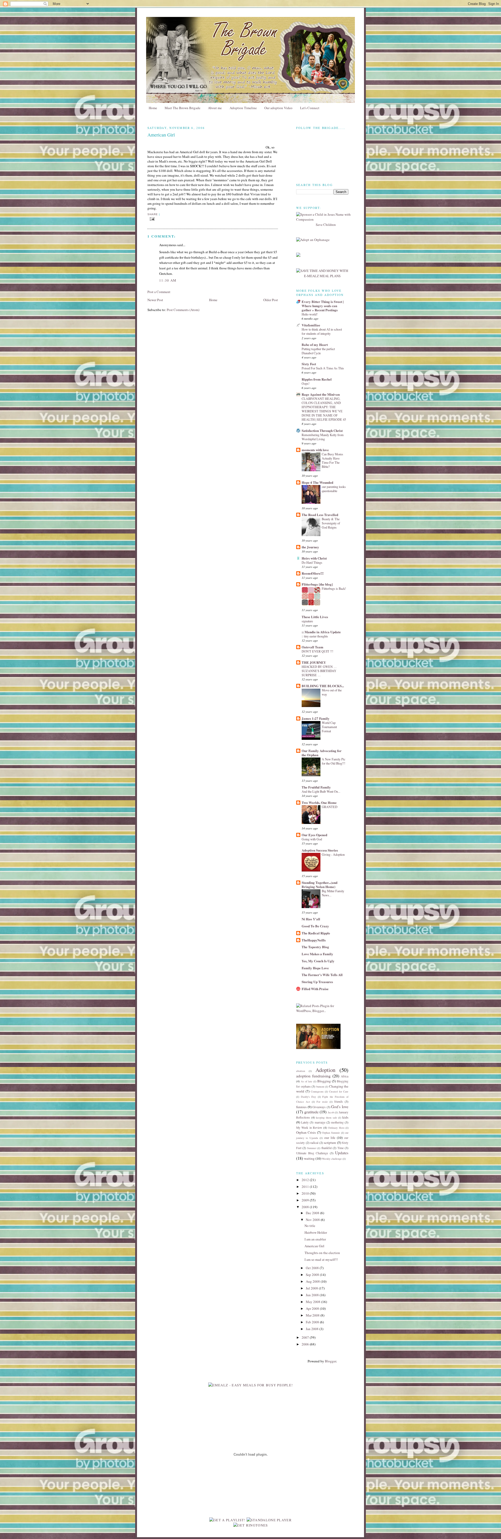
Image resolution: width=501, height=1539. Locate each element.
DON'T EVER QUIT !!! (317, 651)
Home (153, 108)
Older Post (270, 299)
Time (340, 1148)
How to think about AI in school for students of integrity (322, 331)
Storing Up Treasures (317, 981)
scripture (330, 1142)
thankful (326, 1148)
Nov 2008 (313, 1219)
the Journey (310, 546)
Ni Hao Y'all (311, 918)
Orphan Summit (331, 1132)
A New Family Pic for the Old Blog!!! (333, 761)
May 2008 (313, 1301)
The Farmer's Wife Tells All (322, 974)
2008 (306, 1207)
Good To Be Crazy (315, 925)
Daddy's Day (308, 1097)
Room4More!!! (313, 573)
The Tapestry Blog (315, 946)
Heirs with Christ (314, 558)
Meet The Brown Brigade (182, 108)
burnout (320, 1086)
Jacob (331, 1112)
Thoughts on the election (322, 1252)
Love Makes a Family (317, 953)
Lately (305, 1122)
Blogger (330, 1361)
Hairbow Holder (316, 1232)
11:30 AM (167, 280)
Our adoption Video (278, 108)
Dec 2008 (313, 1213)
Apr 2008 (313, 1308)
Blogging (324, 1081)
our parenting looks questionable (334, 489)
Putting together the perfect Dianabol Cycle (318, 351)
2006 (306, 1344)
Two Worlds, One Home (319, 802)
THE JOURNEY (314, 662)
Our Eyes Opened (314, 834)
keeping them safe (326, 1117)
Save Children (326, 224)
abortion (300, 1071)
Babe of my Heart (315, 344)
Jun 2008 (313, 1295)
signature (307, 621)
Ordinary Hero (336, 1128)
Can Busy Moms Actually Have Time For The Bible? (332, 460)
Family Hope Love (315, 967)
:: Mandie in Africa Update (321, 631)
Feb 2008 (313, 1322)
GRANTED (329, 807)
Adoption (325, 1069)
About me (215, 108)
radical (314, 1143)
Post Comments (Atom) (183, 309)
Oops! (305, 383)
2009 (306, 1200)
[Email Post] (152, 218)
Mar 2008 (313, 1315)
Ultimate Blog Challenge (312, 1153)
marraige (320, 1122)
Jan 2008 (312, 1328)
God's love (339, 1106)
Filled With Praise (315, 988)
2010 (306, 1193)
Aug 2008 (313, 1281)
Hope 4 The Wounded (317, 482)
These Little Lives (315, 616)
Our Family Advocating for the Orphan (322, 752)
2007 (306, 1337)
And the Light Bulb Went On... (321, 791)
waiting (309, 1158)
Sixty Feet (309, 363)
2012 (306, 1179)
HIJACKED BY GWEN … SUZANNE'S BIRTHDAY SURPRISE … (319, 671)
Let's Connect (309, 108)
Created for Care (338, 1091)
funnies (301, 1106)
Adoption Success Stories (320, 850)
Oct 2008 (313, 1267)
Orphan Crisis (306, 1132)
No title (310, 1225)
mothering (337, 1122)
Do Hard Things (312, 562)
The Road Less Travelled (320, 514)
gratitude (311, 1111)
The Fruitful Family (316, 787)
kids (345, 1117)
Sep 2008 (313, 1274)
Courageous (317, 1091)
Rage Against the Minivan (321, 394)
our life (329, 1137)
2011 (306, 1186)
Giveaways (319, 1107)
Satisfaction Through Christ (322, 430)
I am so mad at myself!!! (321, 1259)
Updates (341, 1152)
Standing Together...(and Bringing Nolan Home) (319, 884)
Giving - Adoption (333, 854)
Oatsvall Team (312, 646)
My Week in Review (309, 1128)
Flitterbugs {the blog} (317, 584)
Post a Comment (158, 291)
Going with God (312, 839)
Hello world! (310, 314)
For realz (322, 1101)
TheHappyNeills (314, 940)
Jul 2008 (312, 1288)
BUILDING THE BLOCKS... (323, 685)
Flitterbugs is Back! (334, 588)
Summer (311, 1148)
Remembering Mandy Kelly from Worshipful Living (323, 437)
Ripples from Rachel (317, 379)
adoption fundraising (313, 1075)
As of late (306, 1081)
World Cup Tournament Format (329, 727)
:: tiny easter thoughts (315, 636)
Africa (344, 1076)
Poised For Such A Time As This (323, 368)
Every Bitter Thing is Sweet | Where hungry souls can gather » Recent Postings (323, 305)
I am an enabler (315, 1239)
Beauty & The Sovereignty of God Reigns (331, 523)
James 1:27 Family (316, 718)
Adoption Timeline (243, 108)
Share (152, 214)
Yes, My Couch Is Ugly (318, 960)
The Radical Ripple (316, 932)
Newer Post (155, 299)
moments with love (315, 449)
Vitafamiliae (311, 324)
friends (338, 1101)
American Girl (314, 1246)
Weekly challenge (332, 1159)
